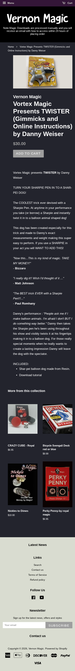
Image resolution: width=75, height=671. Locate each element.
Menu (10, 3)
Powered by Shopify (56, 648)
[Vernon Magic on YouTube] (42, 598)
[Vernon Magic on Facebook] (33, 598)
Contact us (37, 569)
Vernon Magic (36, 648)
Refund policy (37, 579)
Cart (69, 3)
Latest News (37, 545)
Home (11, 46)
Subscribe (58, 625)
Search (38, 565)
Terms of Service (37, 574)
